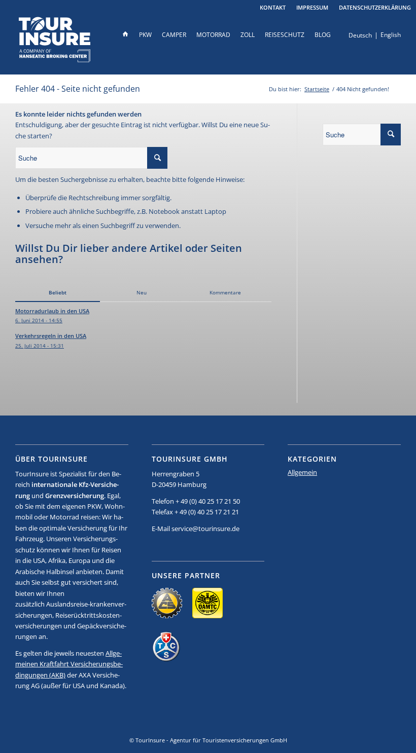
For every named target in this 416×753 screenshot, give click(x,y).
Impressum (312, 7)
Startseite (316, 89)
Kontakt (273, 7)
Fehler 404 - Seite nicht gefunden (77, 88)
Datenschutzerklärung (375, 7)
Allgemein (302, 472)
